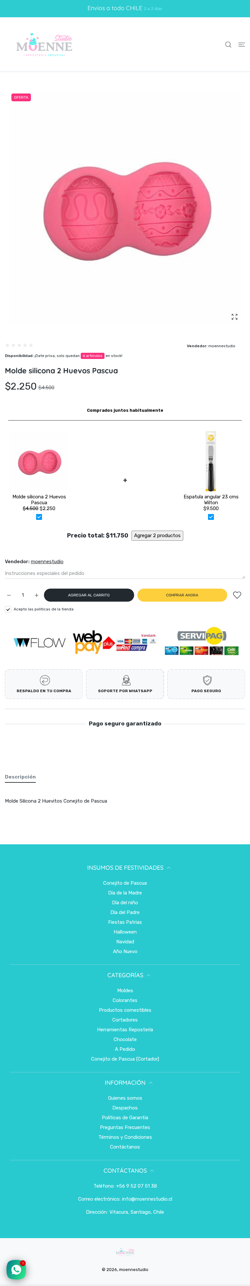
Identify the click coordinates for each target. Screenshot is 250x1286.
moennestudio (221, 346)
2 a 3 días (153, 8)
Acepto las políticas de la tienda (44, 609)
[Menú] (241, 44)
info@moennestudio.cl (147, 1199)
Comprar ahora (182, 595)
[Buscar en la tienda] (228, 44)
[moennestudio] (44, 44)
